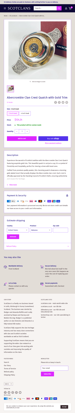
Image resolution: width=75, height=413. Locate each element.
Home (6, 16)
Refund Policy (11, 246)
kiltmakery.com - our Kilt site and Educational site (53, 311)
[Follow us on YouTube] (20, 392)
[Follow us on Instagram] (12, 392)
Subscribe (47, 374)
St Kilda (9, 102)
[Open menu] (5, 8)
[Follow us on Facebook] (5, 392)
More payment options (53, 143)
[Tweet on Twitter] (63, 102)
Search (6, 362)
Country (9, 226)
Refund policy (9, 372)
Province (33, 226)
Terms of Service (10, 369)
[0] (70, 8)
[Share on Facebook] (55, 102)
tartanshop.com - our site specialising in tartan (55, 316)
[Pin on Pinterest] (59, 102)
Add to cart (22, 138)
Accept (64, 407)
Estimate (13, 237)
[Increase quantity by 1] (27, 131)
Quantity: (10, 131)
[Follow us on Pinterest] (16, 392)
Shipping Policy (9, 375)
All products (13, 16)
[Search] (59, 8)
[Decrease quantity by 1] (17, 131)
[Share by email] (66, 102)
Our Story (7, 365)
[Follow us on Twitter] (9, 392)
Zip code (56, 226)
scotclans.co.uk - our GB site (51, 306)
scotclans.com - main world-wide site (54, 303)
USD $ (7, 384)
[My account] (66, 8)
